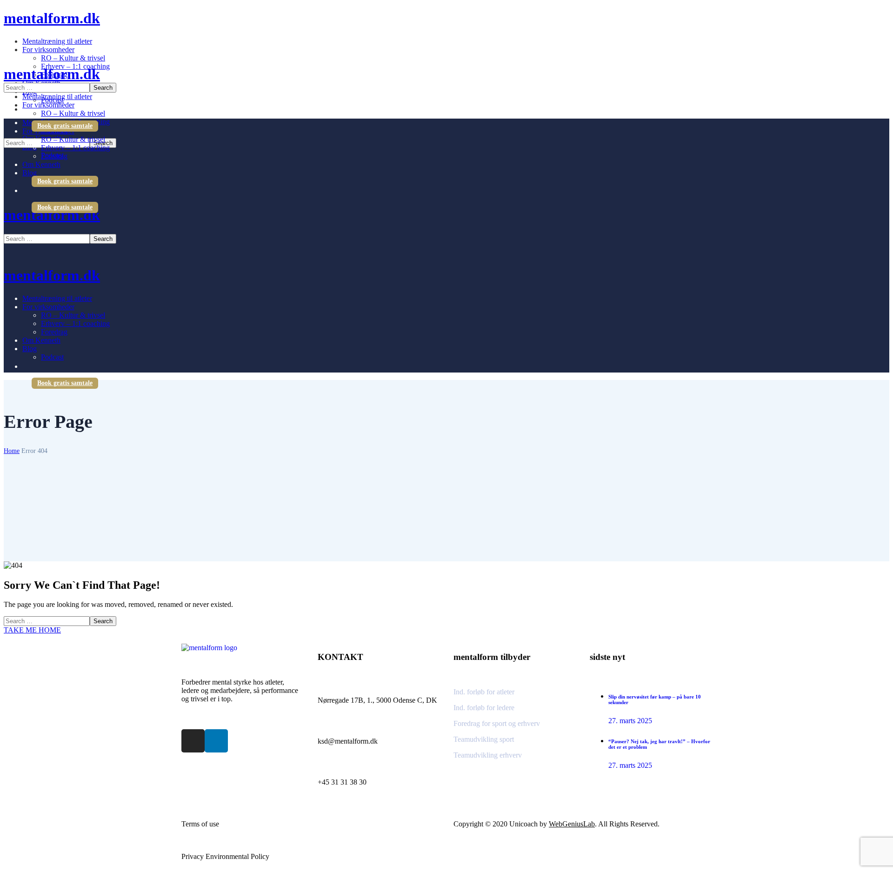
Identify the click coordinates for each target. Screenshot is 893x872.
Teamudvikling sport (483, 739)
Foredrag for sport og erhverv (496, 723)
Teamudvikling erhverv (487, 755)
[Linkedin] (216, 740)
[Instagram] (193, 740)
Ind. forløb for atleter (483, 692)
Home (12, 450)
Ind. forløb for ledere (483, 708)
